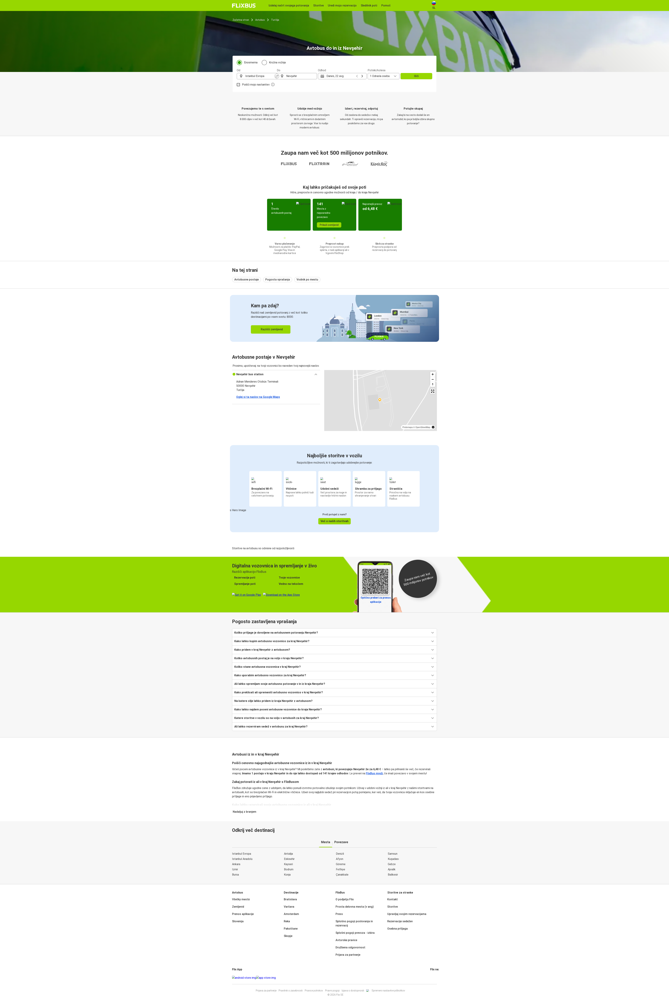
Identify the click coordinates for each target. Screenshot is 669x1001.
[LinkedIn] (433, 977)
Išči (416, 76)
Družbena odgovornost (350, 947)
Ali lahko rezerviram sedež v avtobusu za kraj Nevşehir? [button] (270, 726)
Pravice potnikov (314, 990)
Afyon (339, 859)
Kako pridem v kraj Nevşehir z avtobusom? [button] (262, 649)
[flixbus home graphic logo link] (244, 5)
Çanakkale (342, 874)
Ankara (236, 864)
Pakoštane (291, 928)
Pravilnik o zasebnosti (291, 990)
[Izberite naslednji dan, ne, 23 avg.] (362, 76)
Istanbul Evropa (241, 853)
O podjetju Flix (345, 899)
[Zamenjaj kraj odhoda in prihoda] (276, 76)
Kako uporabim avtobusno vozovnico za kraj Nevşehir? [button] (270, 675)
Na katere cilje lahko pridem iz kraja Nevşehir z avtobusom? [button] (273, 701)
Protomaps (407, 427)
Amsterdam (291, 914)
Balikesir (393, 874)
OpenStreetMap (422, 427)
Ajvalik (391, 869)
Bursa (235, 874)
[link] (334, 318)
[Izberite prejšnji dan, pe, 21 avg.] (357, 76)
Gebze (392, 864)
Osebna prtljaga (397, 928)
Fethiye (340, 869)
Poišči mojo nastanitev (256, 84)
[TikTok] (435, 977)
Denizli (340, 853)
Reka (287, 921)
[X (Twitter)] (434, 977)
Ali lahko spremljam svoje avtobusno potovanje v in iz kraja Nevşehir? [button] (279, 684)
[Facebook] (430, 977)
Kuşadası (393, 859)
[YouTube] (432, 977)
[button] (276, 374)
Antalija (288, 853)
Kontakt (392, 899)
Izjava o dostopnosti (353, 990)
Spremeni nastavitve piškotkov (388, 990)
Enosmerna (250, 62)
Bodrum (288, 869)
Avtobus (260, 19)
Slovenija (238, 921)
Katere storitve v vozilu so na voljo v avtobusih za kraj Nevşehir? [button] (276, 718)
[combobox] (260, 76)
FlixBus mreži (374, 773)
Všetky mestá (241, 899)
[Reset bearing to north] (432, 384)
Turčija (275, 19)
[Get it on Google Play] (244, 978)
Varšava (289, 906)
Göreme (340, 864)
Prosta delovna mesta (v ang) (355, 906)
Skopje (288, 936)
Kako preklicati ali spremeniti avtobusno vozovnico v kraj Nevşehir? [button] (278, 692)
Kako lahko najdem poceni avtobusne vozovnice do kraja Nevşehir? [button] (278, 709)
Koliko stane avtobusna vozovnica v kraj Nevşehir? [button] (267, 666)
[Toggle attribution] (433, 427)
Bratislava (290, 899)
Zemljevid (238, 906)
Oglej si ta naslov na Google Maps (258, 397)
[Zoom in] (432, 374)
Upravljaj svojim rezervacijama (406, 914)
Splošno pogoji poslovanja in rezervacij (354, 923)
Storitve (392, 906)
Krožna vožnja (277, 62)
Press (339, 914)
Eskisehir (289, 859)
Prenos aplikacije (243, 914)
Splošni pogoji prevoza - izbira (355, 932)
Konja (287, 874)
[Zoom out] (432, 379)
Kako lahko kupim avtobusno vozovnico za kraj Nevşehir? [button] (271, 641)
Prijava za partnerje (348, 954)
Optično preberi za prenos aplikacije (376, 599)
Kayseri (288, 864)
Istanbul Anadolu (242, 859)
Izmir (235, 869)
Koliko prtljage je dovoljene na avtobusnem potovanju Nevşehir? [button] (276, 632)
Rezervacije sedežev (400, 921)
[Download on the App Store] (266, 978)
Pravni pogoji (332, 990)
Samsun (392, 853)
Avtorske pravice (346, 940)
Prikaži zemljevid (329, 225)
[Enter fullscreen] (432, 391)
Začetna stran (241, 19)
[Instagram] (431, 977)
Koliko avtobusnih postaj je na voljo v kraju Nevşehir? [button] (269, 658)
